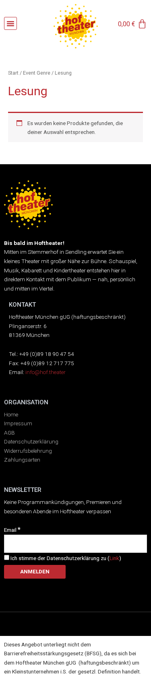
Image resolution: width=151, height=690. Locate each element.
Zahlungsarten (22, 459)
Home (11, 414)
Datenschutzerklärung (31, 441)
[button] (10, 23)
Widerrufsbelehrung (28, 450)
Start (13, 73)
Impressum (18, 423)
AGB (9, 432)
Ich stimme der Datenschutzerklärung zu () (65, 558)
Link (114, 558)
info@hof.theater (45, 372)
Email (12, 530)
